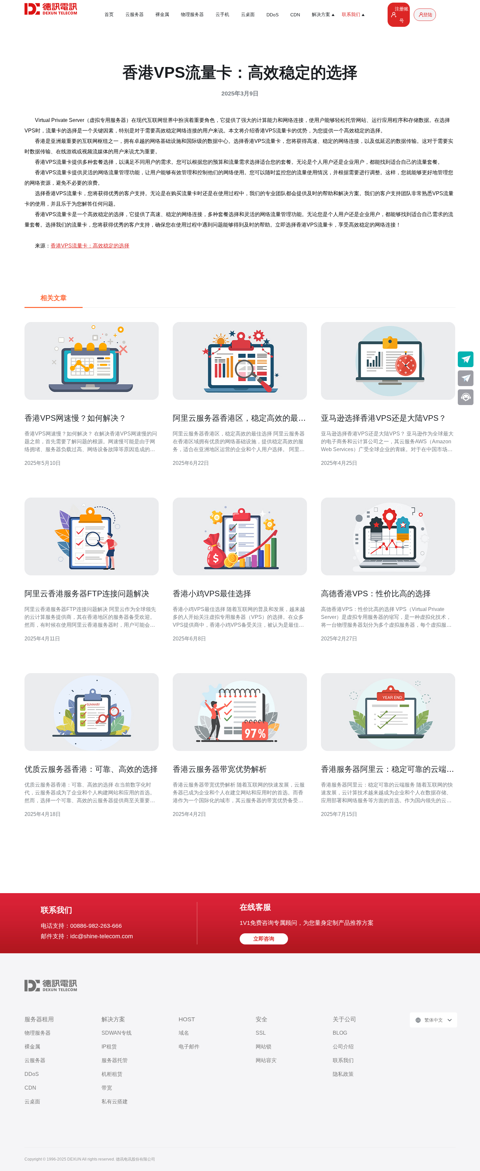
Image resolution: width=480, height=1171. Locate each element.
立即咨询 (263, 939)
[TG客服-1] (465, 359)
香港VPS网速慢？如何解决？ (75, 418)
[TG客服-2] (465, 378)
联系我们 (343, 1060)
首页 (109, 14)
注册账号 (401, 14)
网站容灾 (266, 1060)
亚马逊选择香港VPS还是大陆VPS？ (383, 418)
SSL (261, 1033)
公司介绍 (343, 1046)
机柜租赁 (112, 1074)
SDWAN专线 (117, 1033)
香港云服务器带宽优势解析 (220, 769)
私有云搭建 (115, 1101)
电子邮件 (189, 1046)
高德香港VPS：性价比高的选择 (376, 593)
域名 (184, 1033)
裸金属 (162, 14)
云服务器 (134, 14)
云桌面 (248, 14)
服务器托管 (115, 1060)
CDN (295, 14)
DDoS (272, 14)
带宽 (107, 1088)
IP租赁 (109, 1046)
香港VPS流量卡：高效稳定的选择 (90, 245)
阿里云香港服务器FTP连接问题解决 (86, 593)
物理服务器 (192, 14)
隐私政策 (343, 1074)
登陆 (427, 14)
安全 (261, 1019)
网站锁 (263, 1046)
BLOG (340, 1033)
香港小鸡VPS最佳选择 (212, 593)
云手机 (222, 14)
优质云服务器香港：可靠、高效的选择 (91, 769)
